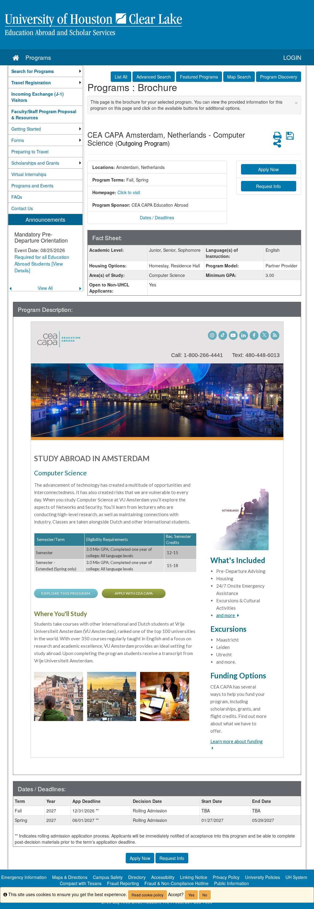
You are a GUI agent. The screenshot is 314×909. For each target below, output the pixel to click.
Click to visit (128, 192)
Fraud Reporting (123, 883)
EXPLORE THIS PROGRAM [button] (65, 593)
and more (226, 615)
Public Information (231, 883)
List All (121, 77)
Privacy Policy (226, 877)
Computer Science (60, 473)
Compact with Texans (80, 883)
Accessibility (162, 877)
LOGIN (292, 57)
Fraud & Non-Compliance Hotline (176, 883)
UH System (296, 877)
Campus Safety (108, 877)
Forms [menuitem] (17, 140)
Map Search (239, 77)
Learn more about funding (236, 741)
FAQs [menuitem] (16, 197)
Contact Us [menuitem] (22, 208)
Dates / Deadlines (157, 217)
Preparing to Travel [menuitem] (29, 151)
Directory (137, 877)
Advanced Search (153, 77)
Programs (38, 57)
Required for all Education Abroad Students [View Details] (41, 263)
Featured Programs (199, 77)
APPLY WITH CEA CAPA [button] (134, 593)
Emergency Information (24, 877)
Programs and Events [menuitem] (32, 185)
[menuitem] (45, 71)
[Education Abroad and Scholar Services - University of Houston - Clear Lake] (157, 24)
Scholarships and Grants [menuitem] (35, 163)
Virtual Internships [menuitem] (28, 174)
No (204, 894)
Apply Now (268, 169)
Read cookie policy (147, 894)
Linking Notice (193, 877)
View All (45, 288)
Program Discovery (278, 77)
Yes (191, 894)
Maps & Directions (69, 877)
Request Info (268, 186)
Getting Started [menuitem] (26, 129)
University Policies (262, 877)
